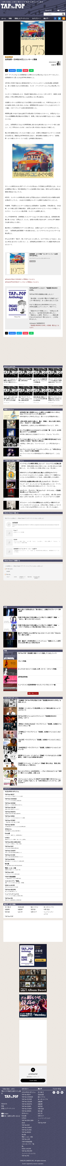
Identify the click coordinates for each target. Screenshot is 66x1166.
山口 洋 (20, 912)
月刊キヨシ (13, 829)
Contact (62, 10)
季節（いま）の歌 (12, 868)
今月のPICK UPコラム (12, 791)
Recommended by (55, 405)
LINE (31, 70)
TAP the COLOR (12, 808)
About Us (48, 10)
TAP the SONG (15, 816)
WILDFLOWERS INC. (27, 1160)
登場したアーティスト (22, 18)
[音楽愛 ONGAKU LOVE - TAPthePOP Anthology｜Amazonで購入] (33, 955)
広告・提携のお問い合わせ (11, 1116)
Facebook (12, 70)
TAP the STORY (12, 821)
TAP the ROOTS (13, 812)
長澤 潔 (33, 909)
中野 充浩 (47, 909)
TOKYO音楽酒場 (13, 877)
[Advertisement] (33, 351)
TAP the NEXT (14, 795)
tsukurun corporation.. (38, 1163)
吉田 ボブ (34, 912)
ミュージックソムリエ (14, 894)
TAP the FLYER (14, 855)
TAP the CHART (13, 851)
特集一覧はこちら (33, 693)
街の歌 (13, 864)
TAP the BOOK (14, 860)
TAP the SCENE (13, 803)
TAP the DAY (12, 847)
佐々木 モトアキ (49, 907)
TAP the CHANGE (13, 799)
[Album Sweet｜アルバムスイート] (33, 980)
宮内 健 (7, 912)
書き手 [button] (46, 18)
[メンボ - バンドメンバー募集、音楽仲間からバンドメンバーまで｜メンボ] (33, 1006)
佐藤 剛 (7, 909)
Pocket (25, 70)
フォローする (33, 1080)
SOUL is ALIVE (11, 886)
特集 (10, 18)
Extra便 (13, 834)
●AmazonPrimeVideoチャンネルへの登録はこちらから (22, 282)
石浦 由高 (21, 907)
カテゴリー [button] (35, 18)
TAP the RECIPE (11, 890)
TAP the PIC (13, 899)
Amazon (33, 261)
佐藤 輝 (53, 65)
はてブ (19, 70)
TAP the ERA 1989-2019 (13, 842)
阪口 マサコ (34, 907)
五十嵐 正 (8, 907)
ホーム (3, 18)
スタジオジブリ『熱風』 (14, 881)
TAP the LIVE (12, 873)
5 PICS (16, 838)
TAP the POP (9, 916)
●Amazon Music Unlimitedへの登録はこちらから (20, 279)
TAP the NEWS (15, 825)
